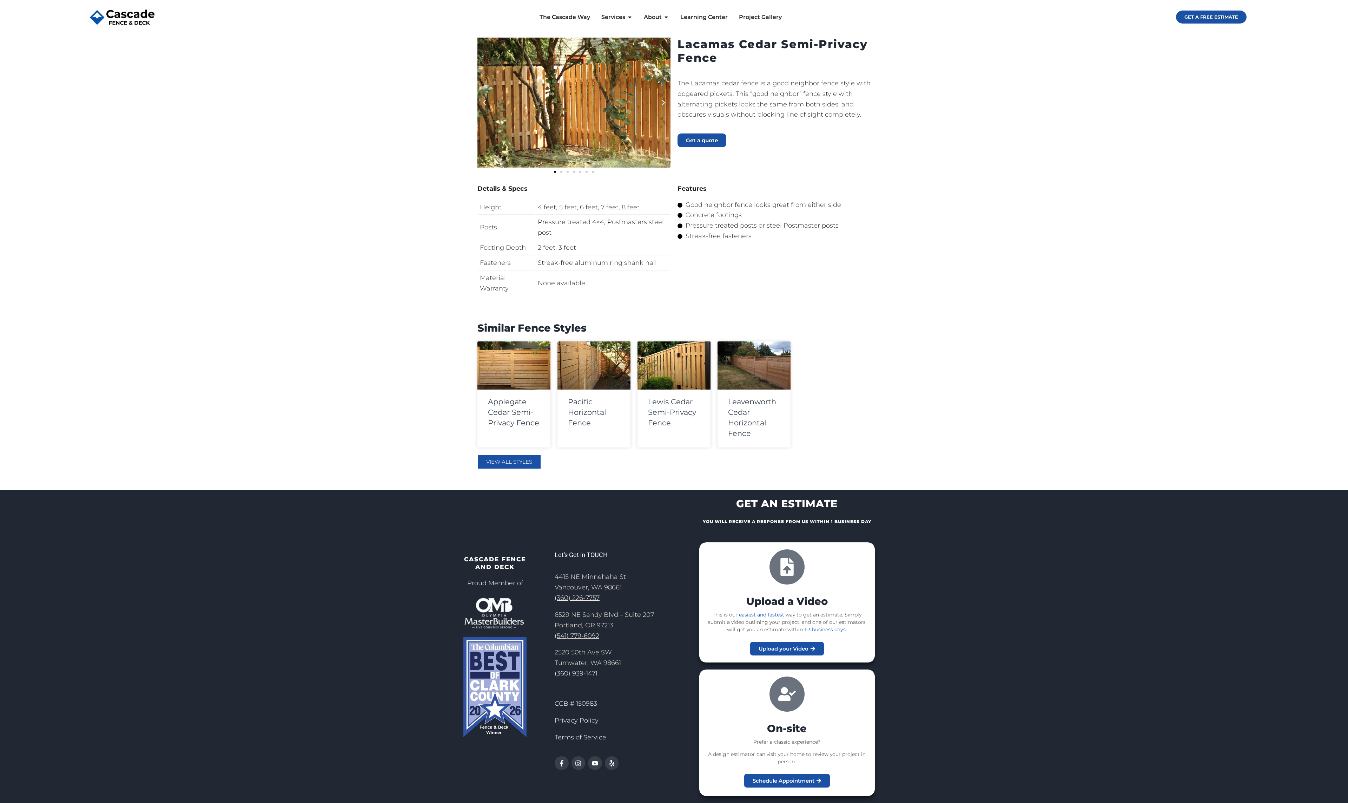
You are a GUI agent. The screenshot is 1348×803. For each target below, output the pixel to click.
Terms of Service (580, 737)
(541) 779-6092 (577, 636)
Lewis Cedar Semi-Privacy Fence (672, 412)
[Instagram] (578, 763)
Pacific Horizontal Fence (587, 412)
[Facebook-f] (562, 763)
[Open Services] (630, 17)
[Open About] (666, 17)
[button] (484, 102)
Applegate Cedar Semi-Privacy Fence (513, 412)
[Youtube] (595, 763)
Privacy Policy (577, 720)
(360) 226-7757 (577, 598)
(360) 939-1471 (576, 673)
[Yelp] (612, 763)
